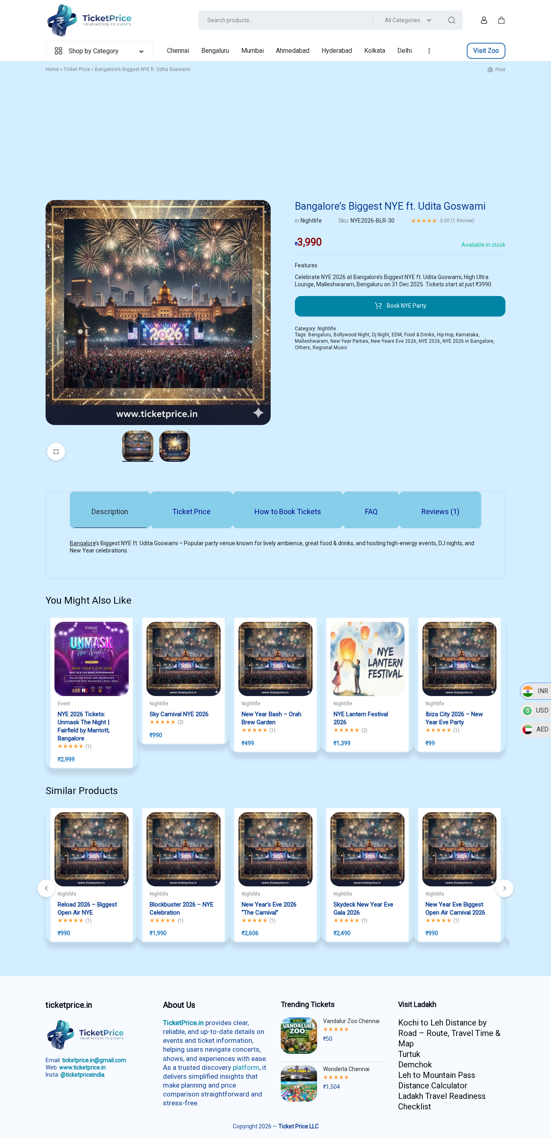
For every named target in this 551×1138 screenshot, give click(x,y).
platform (246, 1067)
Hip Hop (445, 335)
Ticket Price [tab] (191, 511)
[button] (504, 888)
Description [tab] (110, 511)
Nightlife (311, 220)
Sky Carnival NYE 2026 (179, 714)
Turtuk (409, 1054)
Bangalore (83, 543)
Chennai (178, 50)
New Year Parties (349, 341)
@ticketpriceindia (82, 1074)
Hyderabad (336, 50)
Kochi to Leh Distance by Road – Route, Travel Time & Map (449, 1033)
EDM (397, 335)
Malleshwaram (311, 341)
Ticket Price (77, 69)
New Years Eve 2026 (393, 341)
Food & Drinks (419, 335)
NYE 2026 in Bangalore (467, 341)
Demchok (415, 1064)
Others (302, 347)
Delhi (404, 50)
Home (52, 69)
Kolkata (374, 50)
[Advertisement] (275, 139)
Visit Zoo (486, 50)
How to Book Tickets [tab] (288, 511)
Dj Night (380, 335)
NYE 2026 (429, 341)
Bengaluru (215, 50)
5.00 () (457, 220)
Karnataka (467, 335)
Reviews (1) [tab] (440, 511)
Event (64, 704)
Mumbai (252, 50)
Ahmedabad (292, 50)
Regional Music (330, 347)
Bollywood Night (351, 335)
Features (306, 265)
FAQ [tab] (371, 511)
